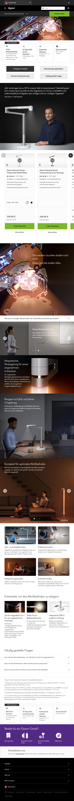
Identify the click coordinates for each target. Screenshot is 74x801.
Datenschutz (11, 792)
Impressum (39, 792)
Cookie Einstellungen (30, 792)
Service (7, 769)
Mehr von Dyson (9, 781)
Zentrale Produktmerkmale (20, 76)
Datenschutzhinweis (48, 792)
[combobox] (18, 3)
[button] (71, 37)
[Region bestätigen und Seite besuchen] (69, 2)
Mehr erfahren (19, 232)
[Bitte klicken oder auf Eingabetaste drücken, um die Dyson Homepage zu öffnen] (11, 9)
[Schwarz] (31, 202)
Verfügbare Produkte (20, 69)
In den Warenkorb (20, 226)
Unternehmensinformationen (61, 792)
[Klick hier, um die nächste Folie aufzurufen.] (69, 338)
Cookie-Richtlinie (20, 792)
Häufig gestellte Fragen (54, 76)
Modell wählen (59, 14)
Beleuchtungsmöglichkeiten (53, 69)
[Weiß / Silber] (27, 202)
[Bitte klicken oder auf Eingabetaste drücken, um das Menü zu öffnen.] (5, 8)
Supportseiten (20, 754)
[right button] (70, 155)
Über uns (7, 775)
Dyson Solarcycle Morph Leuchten (14, 14)
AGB (6, 792)
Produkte (7, 764)
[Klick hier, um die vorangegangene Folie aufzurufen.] (5, 338)
